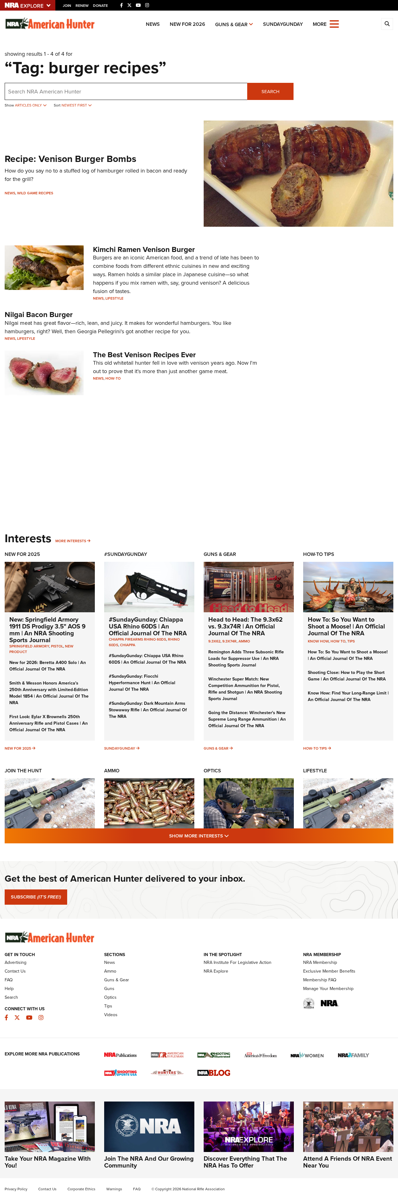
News (153, 24)
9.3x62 (214, 641)
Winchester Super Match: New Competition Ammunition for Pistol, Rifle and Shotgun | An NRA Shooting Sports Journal (245, 689)
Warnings (114, 1189)
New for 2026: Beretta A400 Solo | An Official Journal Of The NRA (47, 665)
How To (338, 641)
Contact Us (15, 971)
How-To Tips (318, 554)
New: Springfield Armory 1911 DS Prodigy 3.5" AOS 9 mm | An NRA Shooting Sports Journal (47, 630)
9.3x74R (229, 641)
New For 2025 (22, 554)
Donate (100, 5)
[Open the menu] (334, 24)
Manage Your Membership (328, 988)
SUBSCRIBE (36, 896)
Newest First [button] (75, 105)
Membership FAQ (319, 980)
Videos (111, 1015)
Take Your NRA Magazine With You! (48, 1162)
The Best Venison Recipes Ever (144, 354)
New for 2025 (18, 748)
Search (270, 91)
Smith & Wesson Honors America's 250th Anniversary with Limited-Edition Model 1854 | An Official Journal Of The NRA (49, 693)
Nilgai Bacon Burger (39, 314)
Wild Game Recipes (35, 193)
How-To (113, 378)
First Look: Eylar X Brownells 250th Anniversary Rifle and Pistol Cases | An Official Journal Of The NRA (48, 723)
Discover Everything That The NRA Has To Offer (245, 1162)
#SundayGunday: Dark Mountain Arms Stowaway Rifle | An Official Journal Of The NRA (148, 710)
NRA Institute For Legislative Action (237, 962)
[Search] (387, 24)
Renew (82, 5)
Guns (109, 988)
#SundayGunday (125, 554)
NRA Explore (216, 971)
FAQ (9, 980)
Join (67, 5)
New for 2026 (187, 24)
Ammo (244, 641)
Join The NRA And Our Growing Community (149, 1162)
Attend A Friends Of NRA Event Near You (347, 1162)
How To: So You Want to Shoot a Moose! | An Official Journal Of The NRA (346, 626)
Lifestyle (114, 298)
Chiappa (127, 645)
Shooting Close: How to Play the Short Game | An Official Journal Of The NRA (347, 675)
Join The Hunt (23, 770)
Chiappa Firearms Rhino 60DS (137, 639)
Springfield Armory (29, 646)
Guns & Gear (231, 24)
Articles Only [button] (29, 105)
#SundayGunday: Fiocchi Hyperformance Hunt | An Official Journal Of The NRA (142, 683)
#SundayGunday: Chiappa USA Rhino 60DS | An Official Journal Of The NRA (148, 626)
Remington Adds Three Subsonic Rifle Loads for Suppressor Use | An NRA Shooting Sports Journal (246, 658)
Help (9, 988)
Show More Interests (232, 835)
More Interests (70, 541)
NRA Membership (320, 962)
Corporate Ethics (81, 1189)
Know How (318, 641)
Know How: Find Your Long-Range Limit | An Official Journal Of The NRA (348, 696)
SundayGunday (283, 24)
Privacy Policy (16, 1189)
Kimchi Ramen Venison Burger (144, 249)
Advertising (15, 962)
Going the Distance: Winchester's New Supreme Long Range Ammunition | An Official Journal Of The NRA (247, 719)
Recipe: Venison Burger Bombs (70, 159)
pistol (57, 646)
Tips (351, 641)
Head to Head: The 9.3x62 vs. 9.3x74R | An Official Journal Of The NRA (245, 626)
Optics (212, 770)
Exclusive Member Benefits (329, 971)
